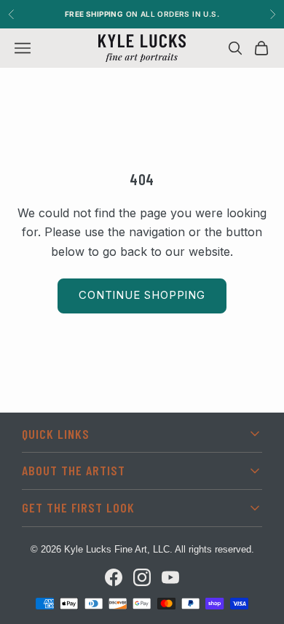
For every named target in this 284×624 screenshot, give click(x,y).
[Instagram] (142, 577)
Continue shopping (142, 295)
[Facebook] (113, 577)
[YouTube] (170, 577)
